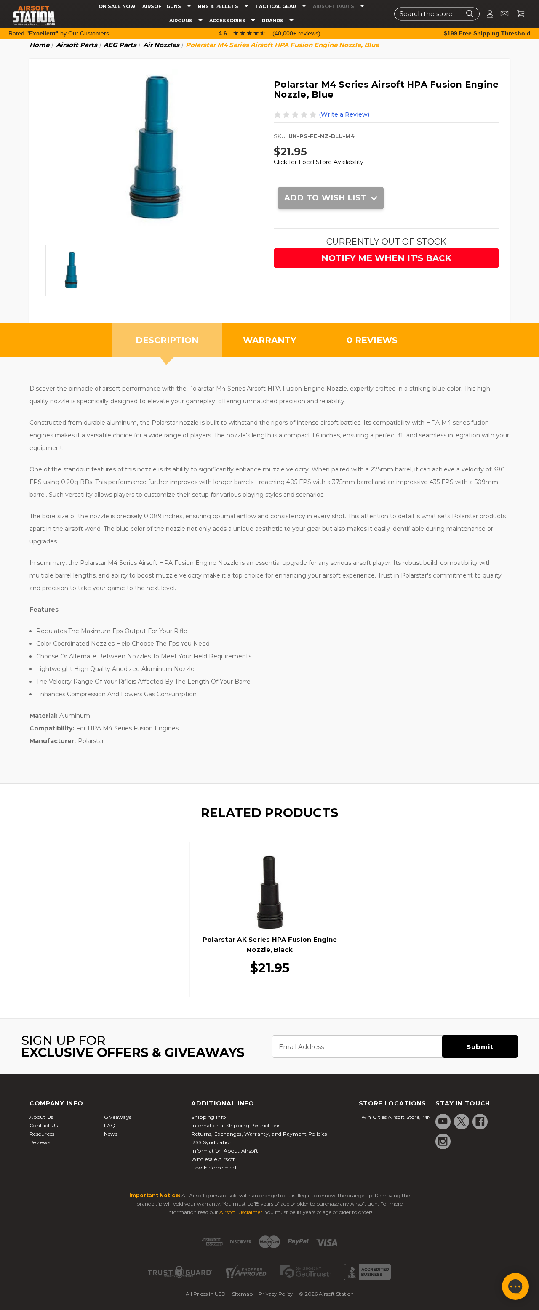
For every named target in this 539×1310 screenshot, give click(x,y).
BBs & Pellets (219, 6)
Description (167, 340)
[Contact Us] (501, 13)
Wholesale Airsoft (213, 1159)
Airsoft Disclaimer (240, 1212)
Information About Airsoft (224, 1151)
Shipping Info (208, 1117)
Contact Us (43, 1125)
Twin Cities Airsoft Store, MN (395, 1117)
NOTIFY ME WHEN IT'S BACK (386, 258)
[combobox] (437, 13)
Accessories (228, 21)
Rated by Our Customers (58, 33)
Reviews (39, 1142)
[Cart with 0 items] (517, 13)
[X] (461, 1121)
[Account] (486, 13)
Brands (273, 21)
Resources (42, 1134)
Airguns (181, 21)
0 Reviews (372, 340)
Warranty (269, 340)
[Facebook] (480, 1121)
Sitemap (242, 1294)
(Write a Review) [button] (344, 114)
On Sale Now (117, 6)
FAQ (110, 1125)
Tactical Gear (276, 6)
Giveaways (118, 1117)
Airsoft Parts (334, 6)
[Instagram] (443, 1141)
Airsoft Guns (162, 6)
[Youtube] (443, 1121)
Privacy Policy (276, 1294)
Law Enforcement (214, 1167)
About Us (41, 1117)
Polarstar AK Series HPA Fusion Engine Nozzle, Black (270, 944)
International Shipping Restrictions (235, 1125)
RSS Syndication (212, 1142)
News (110, 1134)
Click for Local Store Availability (318, 162)
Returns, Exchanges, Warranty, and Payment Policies (259, 1134)
